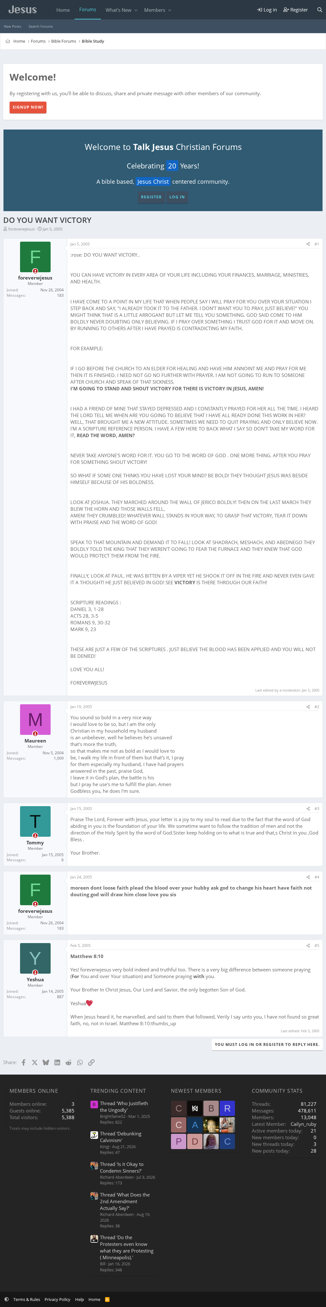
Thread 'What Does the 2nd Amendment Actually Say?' (125, 1201)
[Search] (320, 9)
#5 (317, 945)
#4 (317, 877)
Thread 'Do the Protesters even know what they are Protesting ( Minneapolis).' (126, 1247)
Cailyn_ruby (303, 1124)
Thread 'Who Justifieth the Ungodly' (124, 1106)
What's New (118, 10)
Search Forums (41, 26)
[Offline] (35, 271)
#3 (317, 808)
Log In (177, 197)
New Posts (12, 26)
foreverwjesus (21, 229)
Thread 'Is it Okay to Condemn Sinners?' (122, 1167)
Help (79, 1299)
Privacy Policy (57, 1299)
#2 (317, 706)
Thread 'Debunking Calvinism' (120, 1136)
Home (63, 10)
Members (154, 10)
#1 (317, 244)
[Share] (308, 244)
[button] (135, 10)
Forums (87, 9)
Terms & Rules (26, 1299)
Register (151, 197)
